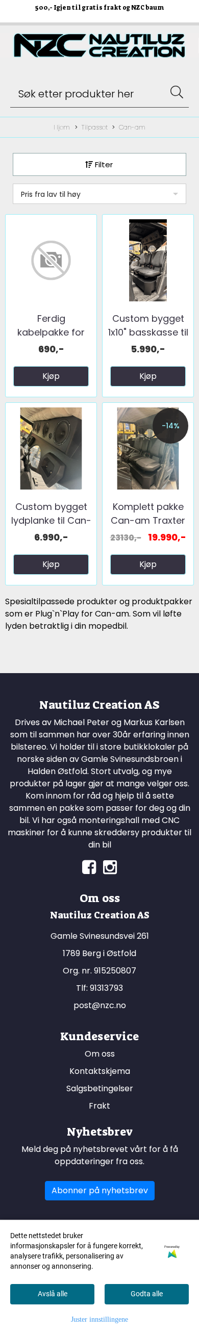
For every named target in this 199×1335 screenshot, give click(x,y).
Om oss (100, 1054)
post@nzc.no (99, 1005)
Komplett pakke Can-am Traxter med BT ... (148, 520)
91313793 (106, 988)
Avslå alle (52, 1294)
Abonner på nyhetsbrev (100, 1190)
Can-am (132, 127)
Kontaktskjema (99, 1071)
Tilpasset (95, 127)
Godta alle (147, 1294)
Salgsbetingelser (99, 1088)
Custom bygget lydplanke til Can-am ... (51, 520)
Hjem (62, 127)
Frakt (99, 1106)
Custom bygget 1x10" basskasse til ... (148, 332)
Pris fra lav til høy (51, 194)
